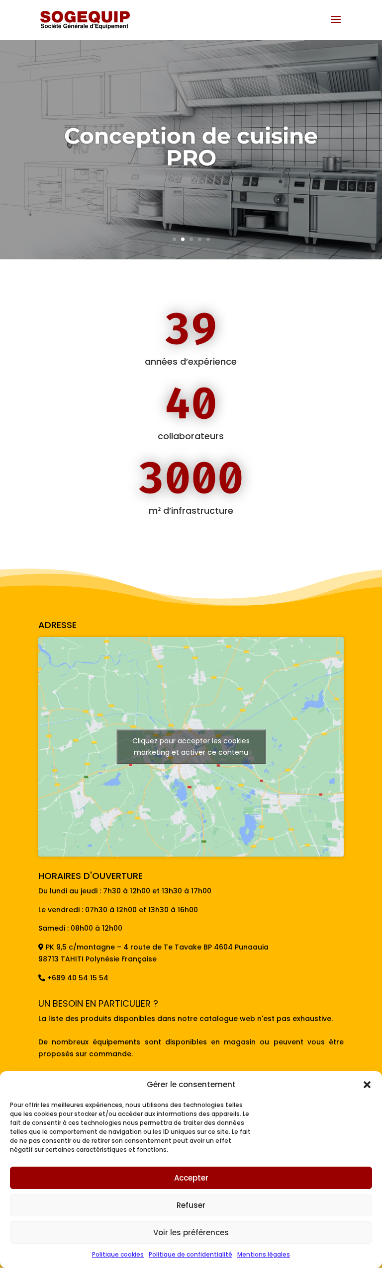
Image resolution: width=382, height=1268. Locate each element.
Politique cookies (118, 1254)
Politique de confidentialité (190, 1254)
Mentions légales (263, 1254)
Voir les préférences (191, 1232)
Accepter (191, 1178)
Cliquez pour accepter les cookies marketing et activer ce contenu (191, 746)
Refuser (191, 1205)
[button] (367, 1085)
